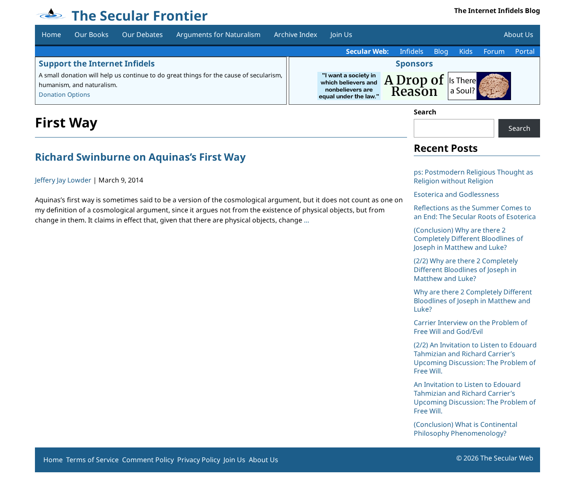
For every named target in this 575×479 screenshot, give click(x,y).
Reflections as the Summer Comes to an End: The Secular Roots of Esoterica (475, 212)
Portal (525, 51)
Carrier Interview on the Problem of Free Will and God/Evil (470, 327)
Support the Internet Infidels (97, 63)
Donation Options (64, 94)
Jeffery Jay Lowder (63, 180)
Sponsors (414, 63)
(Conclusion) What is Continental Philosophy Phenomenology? (465, 429)
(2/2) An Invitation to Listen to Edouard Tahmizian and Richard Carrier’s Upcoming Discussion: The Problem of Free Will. (475, 358)
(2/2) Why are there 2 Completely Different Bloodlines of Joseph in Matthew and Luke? (466, 269)
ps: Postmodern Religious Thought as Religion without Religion (473, 176)
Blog (441, 51)
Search (425, 112)
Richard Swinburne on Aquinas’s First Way (140, 157)
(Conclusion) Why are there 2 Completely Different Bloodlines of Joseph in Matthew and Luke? (468, 238)
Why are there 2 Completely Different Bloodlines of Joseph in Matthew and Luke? (473, 300)
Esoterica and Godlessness (456, 194)
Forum (494, 51)
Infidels (411, 51)
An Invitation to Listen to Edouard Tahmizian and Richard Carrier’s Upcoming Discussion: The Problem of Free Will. (475, 397)
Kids (466, 51)
